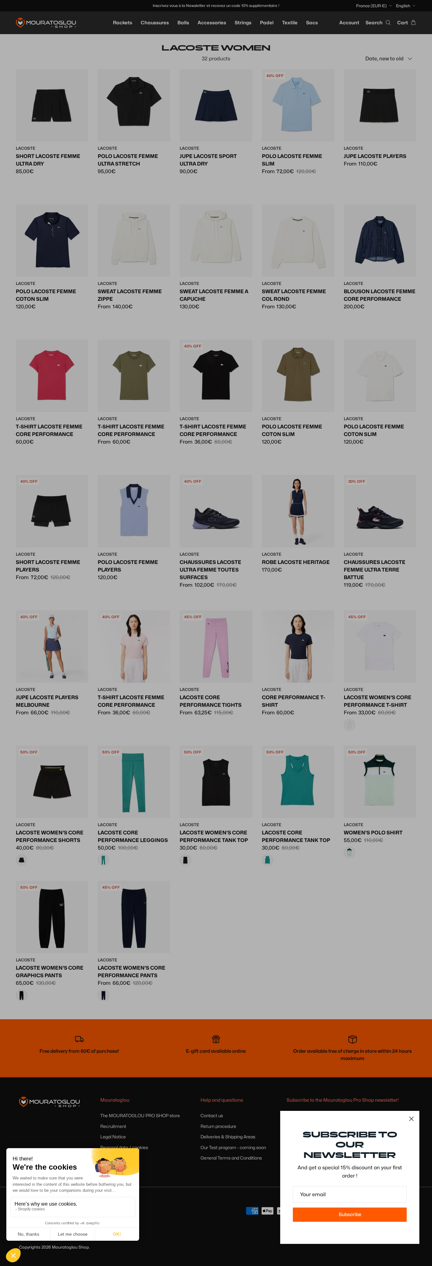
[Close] (411, 1119)
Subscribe (350, 1214)
